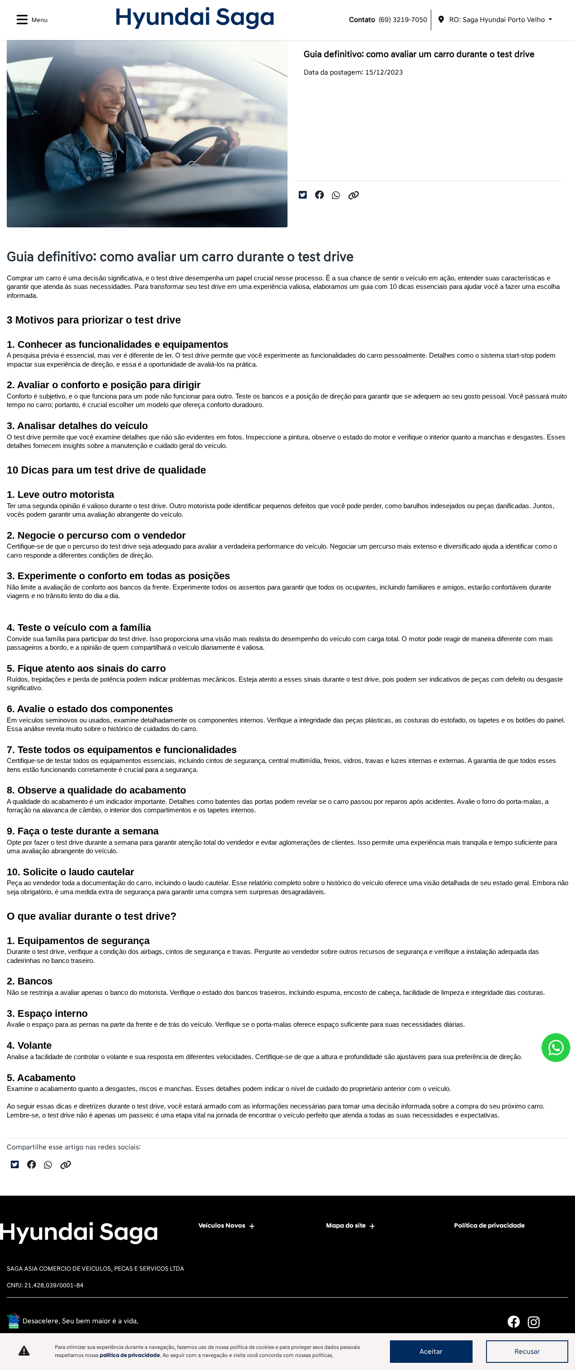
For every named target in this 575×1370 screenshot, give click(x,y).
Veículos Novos (222, 1225)
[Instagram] (538, 1322)
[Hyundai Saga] (195, 18)
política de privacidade (130, 1355)
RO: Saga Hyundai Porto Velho (497, 19)
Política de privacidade (489, 1225)
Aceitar (431, 1351)
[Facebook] (518, 1322)
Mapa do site (346, 1225)
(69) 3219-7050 (388, 19)
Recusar (527, 1351)
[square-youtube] (558, 1322)
